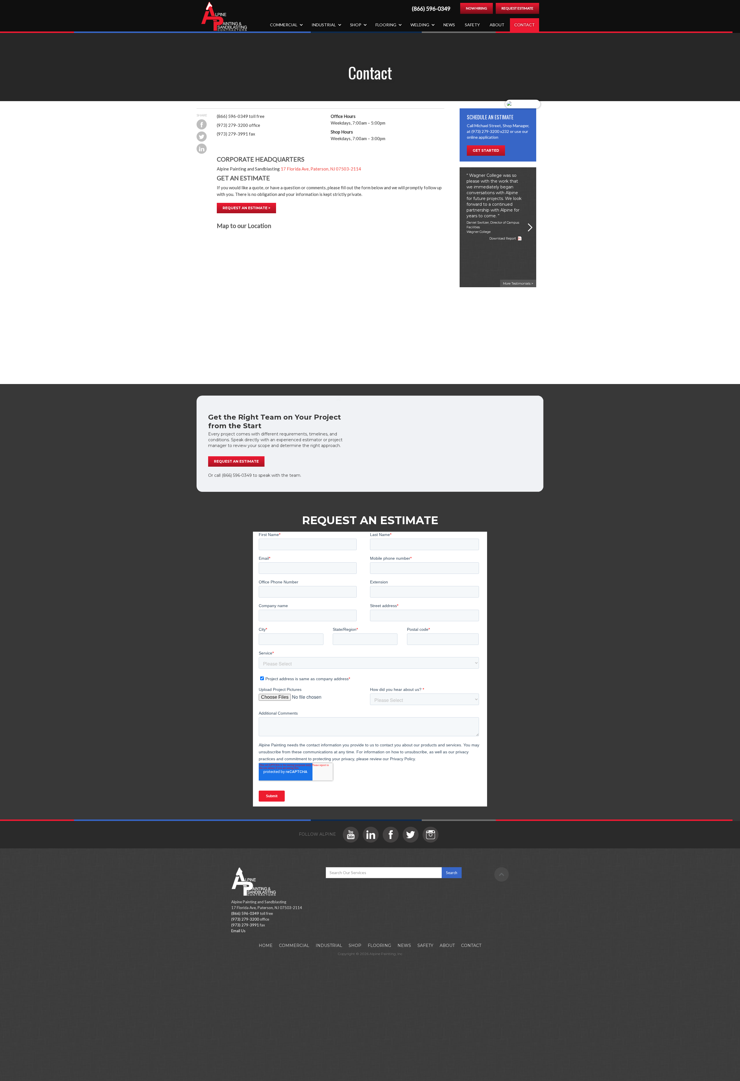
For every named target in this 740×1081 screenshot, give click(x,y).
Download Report (502, 238)
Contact (524, 24)
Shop (355, 945)
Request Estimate (517, 8)
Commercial (294, 945)
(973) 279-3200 (245, 919)
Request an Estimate (236, 461)
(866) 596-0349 (431, 9)
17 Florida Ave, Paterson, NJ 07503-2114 (321, 168)
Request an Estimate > (246, 208)
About (497, 24)
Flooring (379, 945)
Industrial (329, 945)
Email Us (238, 930)
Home (266, 945)
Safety (472, 24)
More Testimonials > (518, 283)
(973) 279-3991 (245, 925)
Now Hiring (476, 8)
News (449, 24)
